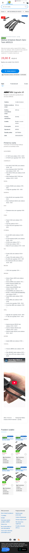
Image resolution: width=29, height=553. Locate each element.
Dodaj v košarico (11, 71)
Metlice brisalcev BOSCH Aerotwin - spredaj (10, 36)
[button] (26, 17)
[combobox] (12, 6)
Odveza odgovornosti (21, 519)
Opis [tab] (2, 84)
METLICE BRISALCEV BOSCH (14, 11)
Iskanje (26, 6)
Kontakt (3, 517)
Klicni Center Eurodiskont (7, 513)
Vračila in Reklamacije (21, 517)
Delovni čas (4, 524)
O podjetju (3, 515)
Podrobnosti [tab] (14, 84)
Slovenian (18, 0)
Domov (3, 11)
